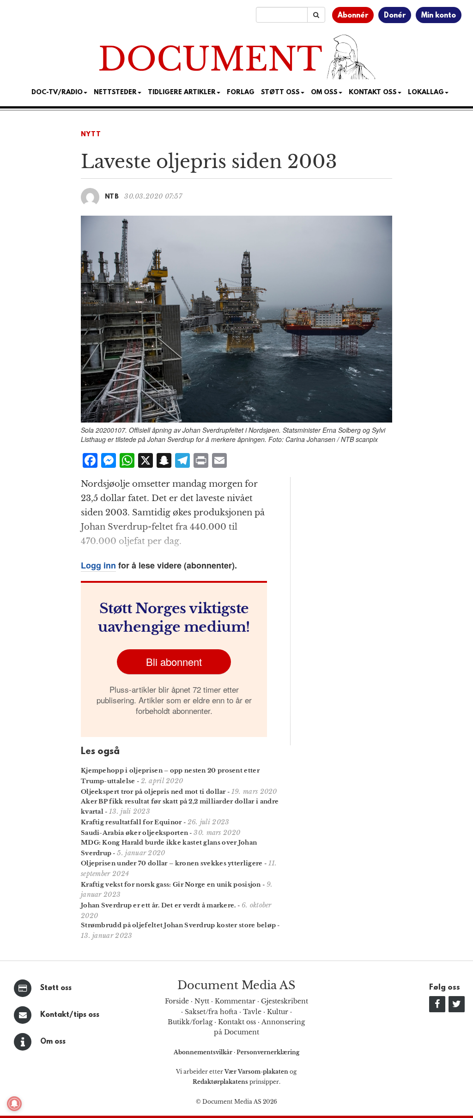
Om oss (53, 1042)
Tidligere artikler (182, 93)
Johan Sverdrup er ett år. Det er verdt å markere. (158, 905)
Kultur (277, 1012)
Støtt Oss (280, 93)
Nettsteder (115, 93)
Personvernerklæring (267, 1052)
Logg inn (98, 565)
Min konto (438, 16)
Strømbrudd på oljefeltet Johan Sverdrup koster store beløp (178, 925)
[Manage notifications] (14, 1103)
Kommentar (235, 1001)
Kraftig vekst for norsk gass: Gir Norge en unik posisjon (171, 884)
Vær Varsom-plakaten (256, 1071)
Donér (395, 16)
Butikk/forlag (190, 1022)
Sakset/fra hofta (211, 1012)
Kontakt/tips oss (69, 1015)
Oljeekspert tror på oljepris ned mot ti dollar (153, 792)
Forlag (241, 93)
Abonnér (353, 16)
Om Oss (324, 93)
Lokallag (426, 93)
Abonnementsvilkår (204, 1052)
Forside (177, 1001)
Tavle (252, 1012)
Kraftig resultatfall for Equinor (131, 822)
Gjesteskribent (284, 1001)
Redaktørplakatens (220, 1081)
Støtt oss (56, 988)
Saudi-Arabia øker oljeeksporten (134, 833)
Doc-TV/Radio (57, 93)
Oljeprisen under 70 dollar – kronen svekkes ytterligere (172, 863)
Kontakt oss (373, 93)
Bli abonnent (174, 661)
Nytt (91, 135)
